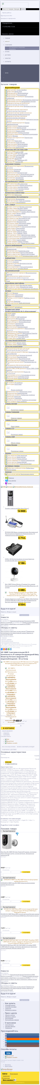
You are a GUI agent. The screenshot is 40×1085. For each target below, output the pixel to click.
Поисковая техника (12, 164)
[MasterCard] (9, 741)
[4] (7, 718)
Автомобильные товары (14, 181)
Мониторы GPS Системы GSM (16, 150)
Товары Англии (11, 404)
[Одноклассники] (4, 649)
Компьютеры (10, 258)
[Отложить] (2, 876)
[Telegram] (11, 649)
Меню (6, 73)
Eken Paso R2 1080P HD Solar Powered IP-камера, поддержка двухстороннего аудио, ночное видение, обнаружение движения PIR (18, 853)
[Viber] (6, 649)
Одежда (8, 472)
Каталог (7, 41)
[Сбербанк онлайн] (11, 743)
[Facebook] (6, 1037)
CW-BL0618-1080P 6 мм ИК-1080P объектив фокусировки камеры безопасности (18, 883)
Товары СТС (9, 428)
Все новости (4, 619)
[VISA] (7, 739)
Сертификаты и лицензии (17, 47)
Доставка (8, 55)
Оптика (8, 291)
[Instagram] (6, 1046)
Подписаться (24, 615)
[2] (3, 718)
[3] (5, 718)
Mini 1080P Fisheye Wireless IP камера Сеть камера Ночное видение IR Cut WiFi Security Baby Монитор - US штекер (21, 585)
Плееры (8, 305)
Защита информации (13, 245)
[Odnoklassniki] (6, 1039)
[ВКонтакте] (2, 649)
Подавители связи (12, 309)
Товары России (11, 420)
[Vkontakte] (6, 1035)
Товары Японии (11, 445)
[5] (8, 718)
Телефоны (9, 380)
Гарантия (7, 58)
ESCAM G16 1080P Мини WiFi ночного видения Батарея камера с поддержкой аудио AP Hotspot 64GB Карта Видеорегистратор (20, 915)
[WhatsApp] (8, 649)
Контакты (8, 61)
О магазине (8, 45)
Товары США (10, 437)
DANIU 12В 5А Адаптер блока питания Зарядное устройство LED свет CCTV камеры (19, 559)
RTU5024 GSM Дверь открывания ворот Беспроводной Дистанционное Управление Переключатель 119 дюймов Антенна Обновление (21, 533)
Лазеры (8, 453)
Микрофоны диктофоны (14, 283)
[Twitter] (6, 1041)
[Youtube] (6, 1044)
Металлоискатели (12, 271)
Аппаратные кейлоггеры (14, 193)
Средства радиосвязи (13, 346)
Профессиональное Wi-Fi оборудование (20, 311)
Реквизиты (12, 49)
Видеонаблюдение (12, 88)
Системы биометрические (15, 340)
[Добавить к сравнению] (2, 874)
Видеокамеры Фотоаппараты (16, 197)
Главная (7, 38)
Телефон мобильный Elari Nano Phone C (17, 508)
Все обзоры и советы (7, 630)
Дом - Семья (10, 205)
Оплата (7, 51)
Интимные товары (12, 466)
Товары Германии (12, 412)
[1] (1, 718)
